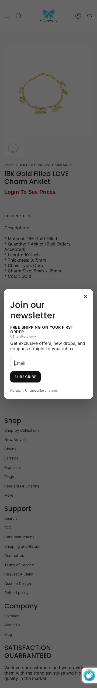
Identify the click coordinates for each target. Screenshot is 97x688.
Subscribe (25, 376)
